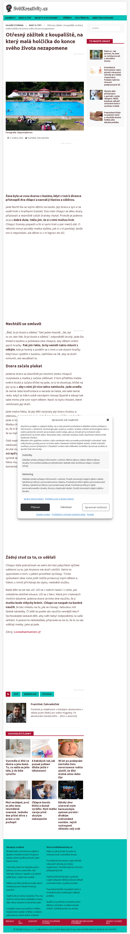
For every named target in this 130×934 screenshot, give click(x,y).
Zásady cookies (43, 514)
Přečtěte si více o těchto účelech (59, 499)
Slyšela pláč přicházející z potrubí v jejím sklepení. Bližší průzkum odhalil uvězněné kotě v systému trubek (112, 98)
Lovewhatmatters (26, 632)
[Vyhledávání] (105, 28)
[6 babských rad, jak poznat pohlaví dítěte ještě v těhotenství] (44, 748)
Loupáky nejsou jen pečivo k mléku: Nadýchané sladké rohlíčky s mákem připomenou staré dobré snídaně (24, 912)
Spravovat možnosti (96, 507)
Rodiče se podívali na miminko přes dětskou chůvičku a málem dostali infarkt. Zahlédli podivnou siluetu (63, 905)
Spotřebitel (82, 17)
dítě (16, 694)
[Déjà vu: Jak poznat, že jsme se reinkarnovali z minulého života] (96, 54)
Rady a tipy (25, 17)
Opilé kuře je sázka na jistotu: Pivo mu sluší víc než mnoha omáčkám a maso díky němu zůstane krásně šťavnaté (24, 899)
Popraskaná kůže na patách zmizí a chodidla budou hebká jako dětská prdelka (112, 117)
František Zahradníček (45, 704)
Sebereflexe (30, 694)
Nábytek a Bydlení (102, 17)
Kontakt (90, 514)
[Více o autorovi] (68, 716)
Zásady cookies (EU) (114, 922)
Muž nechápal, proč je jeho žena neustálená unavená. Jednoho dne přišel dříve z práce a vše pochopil (17, 812)
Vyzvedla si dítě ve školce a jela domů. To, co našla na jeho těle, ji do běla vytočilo (17, 767)
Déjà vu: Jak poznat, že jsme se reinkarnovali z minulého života (112, 56)
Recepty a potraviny (46, 17)
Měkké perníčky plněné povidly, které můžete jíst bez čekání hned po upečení (24, 886)
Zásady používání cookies (51, 922)
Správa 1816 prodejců (34, 499)
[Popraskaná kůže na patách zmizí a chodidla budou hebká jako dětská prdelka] (96, 116)
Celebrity (10, 17)
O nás (20, 922)
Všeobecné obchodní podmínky (82, 922)
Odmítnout (66, 507)
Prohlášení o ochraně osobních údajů (68, 514)
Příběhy (67, 17)
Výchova (47, 694)
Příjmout (35, 507)
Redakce (10, 921)
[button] (107, 419)
